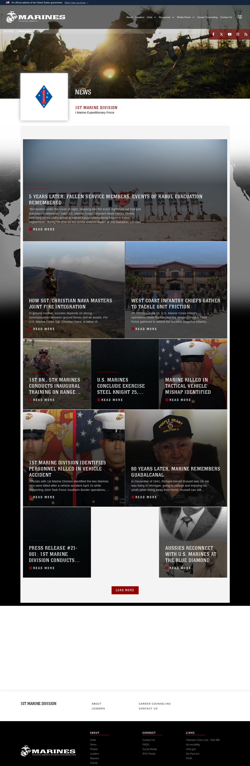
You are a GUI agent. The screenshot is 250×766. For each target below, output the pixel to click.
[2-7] (136, 130)
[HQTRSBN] (40, 130)
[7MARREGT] (122, 130)
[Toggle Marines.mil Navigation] (240, 17)
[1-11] (166, 130)
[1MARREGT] (48, 130)
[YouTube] (230, 34)
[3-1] (70, 130)
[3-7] (144, 130)
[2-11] (174, 130)
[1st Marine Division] (35, 17)
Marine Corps (48, 751)
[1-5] (92, 130)
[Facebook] (213, 34)
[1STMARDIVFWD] (33, 130)
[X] (221, 34)
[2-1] (62, 130)
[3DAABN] (26, 134)
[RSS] (246, 34)
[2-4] (114, 130)
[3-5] (107, 130)
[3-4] (151, 130)
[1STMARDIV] (26, 130)
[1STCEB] (196, 130)
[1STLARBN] (203, 130)
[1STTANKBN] (218, 130)
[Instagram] (238, 34)
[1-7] (129, 130)
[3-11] (181, 130)
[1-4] (77, 130)
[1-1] (55, 130)
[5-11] (188, 130)
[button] (77, 2)
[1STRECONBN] (210, 130)
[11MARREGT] (159, 130)
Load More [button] (125, 590)
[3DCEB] (33, 134)
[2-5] (100, 130)
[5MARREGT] (85, 130)
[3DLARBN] (40, 134)
